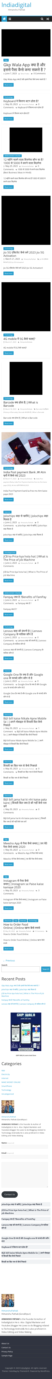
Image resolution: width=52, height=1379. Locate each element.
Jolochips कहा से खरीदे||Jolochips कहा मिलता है (19, 989)
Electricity (8, 714)
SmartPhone (7, 1086)
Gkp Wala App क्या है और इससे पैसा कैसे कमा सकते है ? (20, 985)
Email (8, 1153)
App (6, 60)
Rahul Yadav (25, 74)
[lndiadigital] (4, 19)
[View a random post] (47, 19)
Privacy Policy (7, 1351)
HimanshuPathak (28, 166)
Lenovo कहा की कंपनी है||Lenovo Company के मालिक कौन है (23, 1004)
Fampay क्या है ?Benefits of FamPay (15, 1000)
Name (8, 1143)
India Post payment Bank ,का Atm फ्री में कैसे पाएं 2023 (24, 473)
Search (4, 965)
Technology (9, 97)
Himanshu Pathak (28, 104)
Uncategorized (10, 552)
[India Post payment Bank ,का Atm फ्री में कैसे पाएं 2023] (26, 433)
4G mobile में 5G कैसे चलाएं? (19, 339)
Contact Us (9, 1194)
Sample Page (7, 1355)
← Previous (9, 960)
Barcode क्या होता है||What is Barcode (20, 403)
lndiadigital (16, 5)
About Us (5, 1343)
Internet (7, 512)
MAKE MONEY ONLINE (12, 156)
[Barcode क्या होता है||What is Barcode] (26, 363)
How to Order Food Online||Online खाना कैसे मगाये (21, 926)
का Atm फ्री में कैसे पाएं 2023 (20, 485)
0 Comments (39, 931)
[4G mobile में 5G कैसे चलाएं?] (26, 283)
